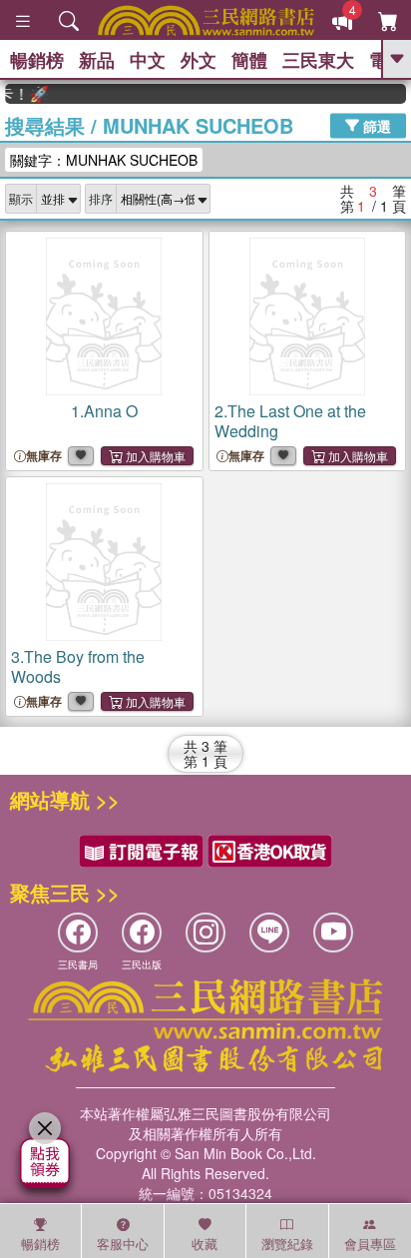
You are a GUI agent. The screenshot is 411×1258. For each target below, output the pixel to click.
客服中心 (123, 1243)
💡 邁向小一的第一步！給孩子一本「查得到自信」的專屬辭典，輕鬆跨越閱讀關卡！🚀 (22, 94)
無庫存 (44, 455)
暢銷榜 (37, 60)
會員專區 (370, 1243)
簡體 (249, 60)
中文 (148, 60)
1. (104, 410)
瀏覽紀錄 (287, 1243)
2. (290, 420)
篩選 (375, 125)
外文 (198, 60)
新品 (97, 60)
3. (78, 666)
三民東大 (318, 60)
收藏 (204, 1243)
